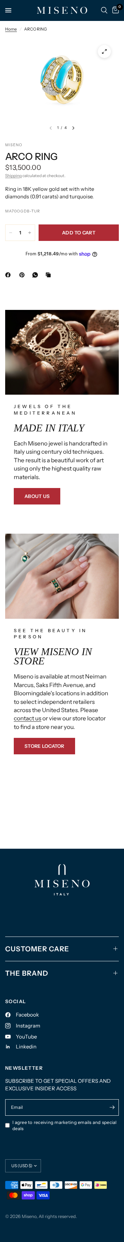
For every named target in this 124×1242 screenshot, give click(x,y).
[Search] (104, 10)
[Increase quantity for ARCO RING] (29, 233)
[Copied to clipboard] (49, 275)
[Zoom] (104, 51)
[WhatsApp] (36, 275)
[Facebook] (9, 275)
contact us (27, 718)
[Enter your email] (112, 1107)
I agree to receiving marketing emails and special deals (64, 1125)
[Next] (73, 128)
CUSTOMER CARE (37, 949)
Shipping (13, 175)
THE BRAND (26, 973)
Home (11, 29)
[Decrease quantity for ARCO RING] (11, 233)
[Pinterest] (23, 275)
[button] (37, 496)
